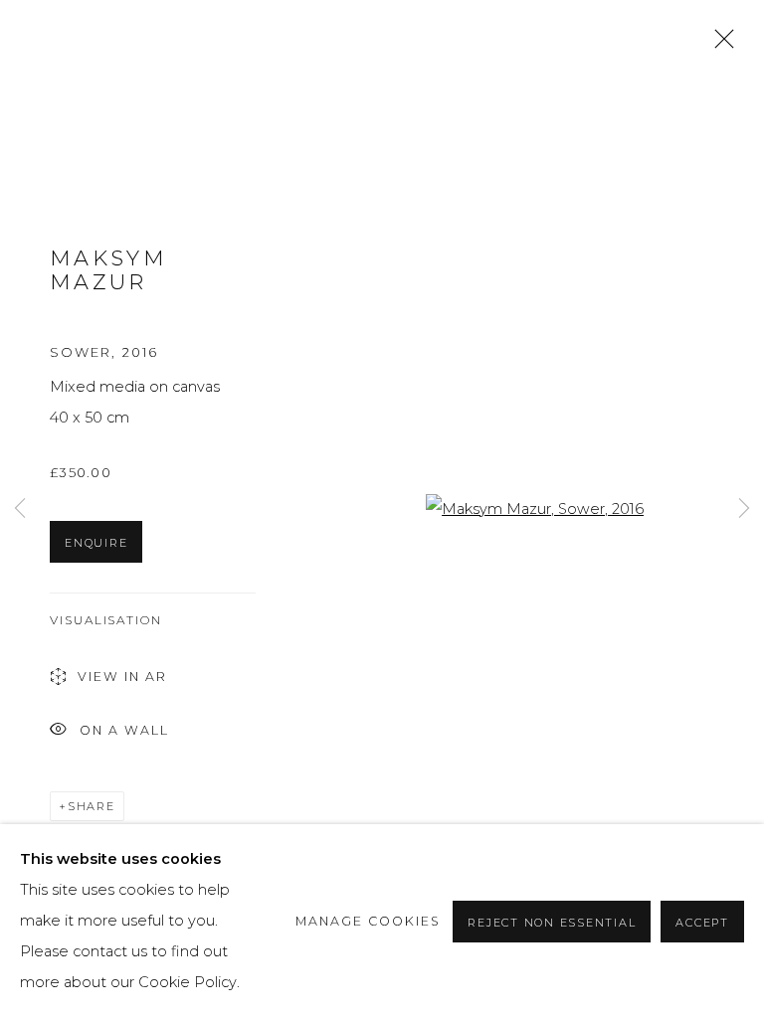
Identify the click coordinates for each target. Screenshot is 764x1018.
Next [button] (744, 509)
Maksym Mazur (108, 270)
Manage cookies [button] (368, 921)
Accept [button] (702, 923)
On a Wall (124, 729)
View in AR (122, 676)
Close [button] (719, 45)
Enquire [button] (96, 543)
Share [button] (91, 806)
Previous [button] (20, 509)
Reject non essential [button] (552, 923)
